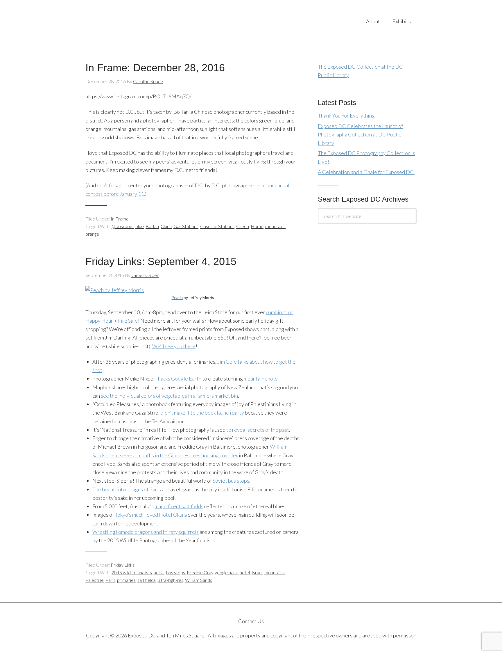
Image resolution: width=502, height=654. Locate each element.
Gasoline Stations (217, 226)
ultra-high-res (170, 580)
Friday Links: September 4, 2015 (160, 261)
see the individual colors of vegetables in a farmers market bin (169, 395)
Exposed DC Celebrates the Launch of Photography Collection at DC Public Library (360, 134)
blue (139, 226)
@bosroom (123, 226)
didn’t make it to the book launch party (202, 412)
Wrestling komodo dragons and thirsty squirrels (145, 532)
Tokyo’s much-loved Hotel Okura (151, 514)
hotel (245, 572)
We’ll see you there (174, 346)
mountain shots (260, 378)
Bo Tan (152, 226)
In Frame (120, 218)
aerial (159, 572)
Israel (257, 572)
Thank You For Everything (346, 115)
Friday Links (123, 565)
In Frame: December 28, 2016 (155, 68)
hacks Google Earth (179, 378)
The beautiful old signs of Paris (126, 489)
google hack (226, 572)
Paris (110, 580)
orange (92, 234)
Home (257, 226)
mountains (275, 226)
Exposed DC (143, 22)
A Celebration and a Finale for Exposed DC (366, 172)
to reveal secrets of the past (257, 429)
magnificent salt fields (179, 506)
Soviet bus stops (231, 480)
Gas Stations (185, 226)
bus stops (175, 572)
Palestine (94, 580)
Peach (177, 297)
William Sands (198, 580)
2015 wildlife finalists (132, 572)
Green (242, 226)
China (166, 226)
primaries (126, 580)
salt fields (146, 580)
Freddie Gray (200, 572)
